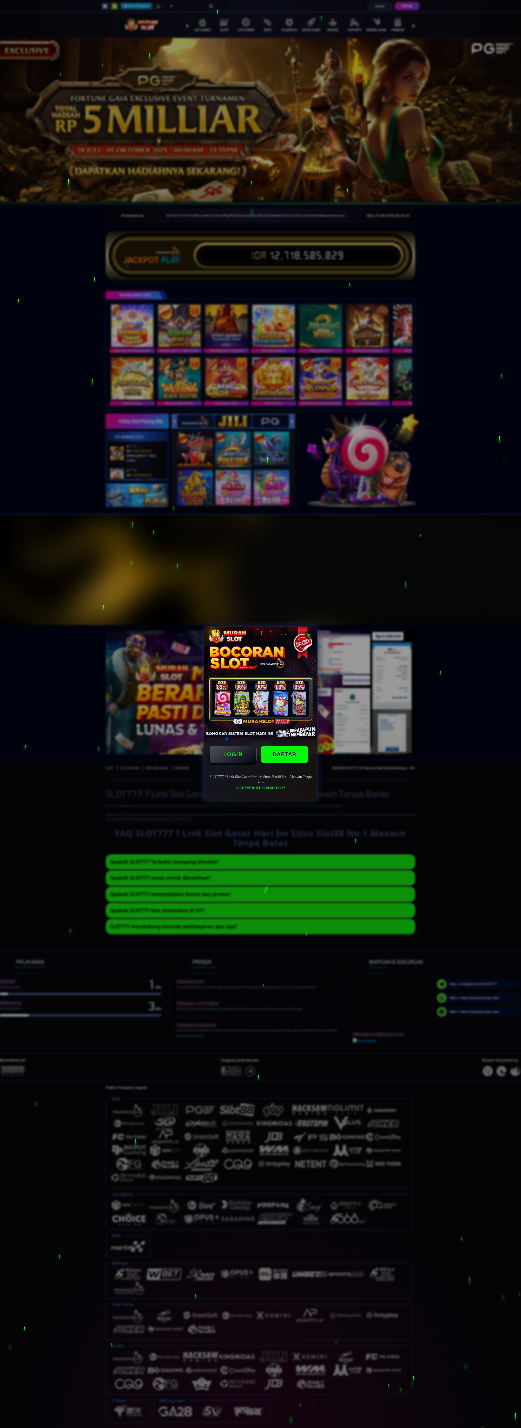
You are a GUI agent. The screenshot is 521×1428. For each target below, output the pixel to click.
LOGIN (233, 754)
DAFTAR (285, 754)
